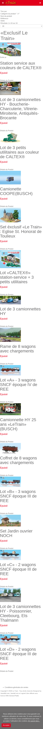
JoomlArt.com (5, 693)
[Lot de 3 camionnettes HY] (10, 300)
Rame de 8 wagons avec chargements (18, 348)
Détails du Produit (6, 80)
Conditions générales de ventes (16, 687)
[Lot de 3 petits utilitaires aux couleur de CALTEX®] (10, 137)
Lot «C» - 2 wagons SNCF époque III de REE (18, 569)
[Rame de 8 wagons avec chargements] (10, 335)
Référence (4, 18)
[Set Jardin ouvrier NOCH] (10, 520)
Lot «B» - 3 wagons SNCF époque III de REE (18, 496)
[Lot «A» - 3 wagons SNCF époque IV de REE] (10, 370)
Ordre (3, 21)
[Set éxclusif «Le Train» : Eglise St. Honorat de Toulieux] (10, 215)
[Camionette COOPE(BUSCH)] (10, 177)
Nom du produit (6, 16)
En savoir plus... (34, 721)
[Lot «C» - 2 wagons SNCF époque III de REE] (10, 555)
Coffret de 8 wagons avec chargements (18, 460)
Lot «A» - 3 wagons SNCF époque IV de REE (18, 384)
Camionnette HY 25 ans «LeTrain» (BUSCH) (18, 424)
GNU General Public (12, 696)
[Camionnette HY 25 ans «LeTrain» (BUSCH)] (10, 409)
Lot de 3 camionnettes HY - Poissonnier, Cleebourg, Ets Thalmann (20, 613)
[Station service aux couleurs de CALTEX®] (10, 49)
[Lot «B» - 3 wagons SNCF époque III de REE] (10, 482)
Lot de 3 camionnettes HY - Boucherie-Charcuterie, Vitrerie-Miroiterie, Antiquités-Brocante (20, 108)
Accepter (6, 725)
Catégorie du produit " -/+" (10, 14)
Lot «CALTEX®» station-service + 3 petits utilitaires (17, 277)
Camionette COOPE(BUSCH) (16, 191)
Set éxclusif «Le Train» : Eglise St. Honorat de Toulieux (21, 231)
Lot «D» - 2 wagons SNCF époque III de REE (18, 654)
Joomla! (13, 693)
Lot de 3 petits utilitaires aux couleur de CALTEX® (19, 152)
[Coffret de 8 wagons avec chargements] (10, 448)
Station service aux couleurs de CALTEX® (21, 65)
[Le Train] (8, 2)
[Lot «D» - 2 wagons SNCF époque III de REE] (10, 639)
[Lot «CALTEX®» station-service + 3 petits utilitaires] (10, 259)
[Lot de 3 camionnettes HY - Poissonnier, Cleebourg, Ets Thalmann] (10, 595)
